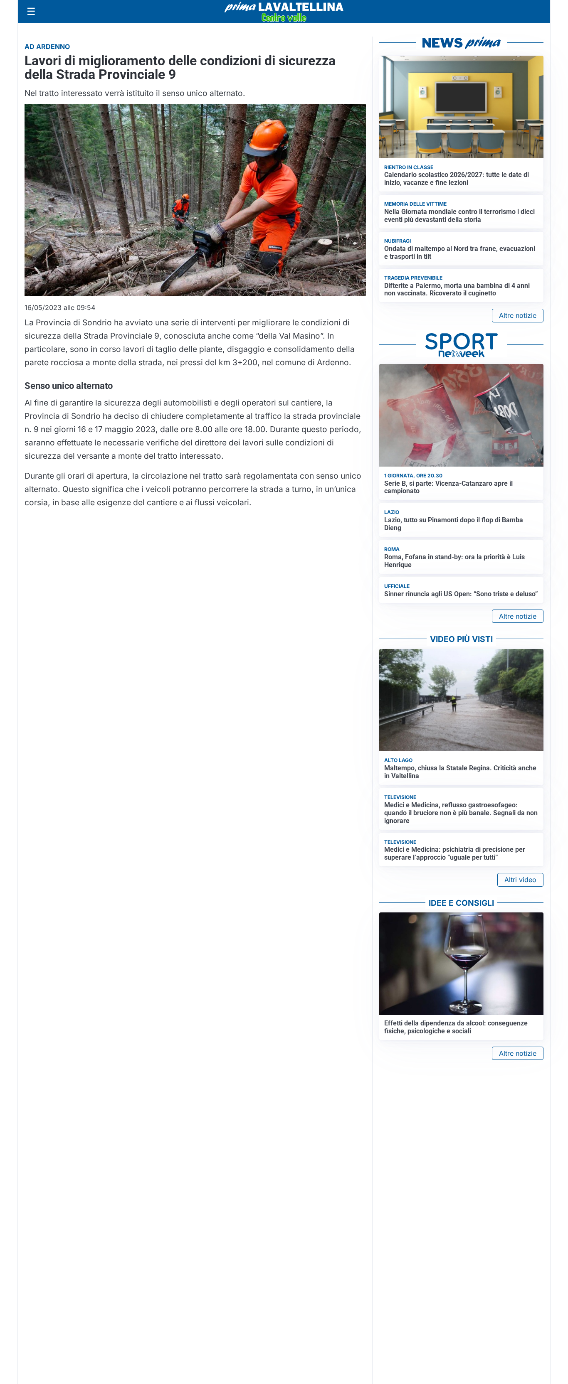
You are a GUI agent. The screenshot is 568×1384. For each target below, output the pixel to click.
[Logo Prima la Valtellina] (284, 12)
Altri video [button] (520, 879)
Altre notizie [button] (517, 315)
